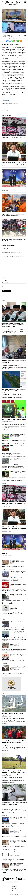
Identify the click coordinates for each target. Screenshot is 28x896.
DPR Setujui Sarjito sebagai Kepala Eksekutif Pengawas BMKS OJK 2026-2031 (17, 623)
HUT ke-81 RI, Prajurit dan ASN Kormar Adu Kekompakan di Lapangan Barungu (18, 572)
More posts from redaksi (7, 111)
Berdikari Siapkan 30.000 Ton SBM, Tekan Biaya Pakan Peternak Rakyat (18, 655)
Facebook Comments (15, 252)
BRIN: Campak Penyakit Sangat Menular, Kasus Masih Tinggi (16, 864)
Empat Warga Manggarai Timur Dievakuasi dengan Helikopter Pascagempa (13, 214)
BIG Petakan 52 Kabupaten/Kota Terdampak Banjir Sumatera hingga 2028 (14, 390)
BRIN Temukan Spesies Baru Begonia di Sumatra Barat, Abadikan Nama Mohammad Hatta (18, 472)
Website (3, 284)
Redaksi (14, 888)
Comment (3, 260)
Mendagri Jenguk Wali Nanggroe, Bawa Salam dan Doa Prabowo (14, 361)
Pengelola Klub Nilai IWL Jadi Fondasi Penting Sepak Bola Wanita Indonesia (14, 803)
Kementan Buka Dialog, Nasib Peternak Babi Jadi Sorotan (18, 644)
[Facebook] (7, 41)
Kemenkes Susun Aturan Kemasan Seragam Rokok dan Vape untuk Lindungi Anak (18, 853)
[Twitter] (10, 41)
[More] (20, 41)
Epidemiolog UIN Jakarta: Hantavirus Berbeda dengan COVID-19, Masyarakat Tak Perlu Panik (18, 841)
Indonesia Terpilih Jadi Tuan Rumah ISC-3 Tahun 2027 (13, 552)
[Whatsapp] (12, 41)
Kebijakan (14, 890)
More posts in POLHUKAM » (21, 115)
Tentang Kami (14, 886)
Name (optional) (4, 275)
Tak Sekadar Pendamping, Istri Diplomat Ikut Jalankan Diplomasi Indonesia (17, 561)
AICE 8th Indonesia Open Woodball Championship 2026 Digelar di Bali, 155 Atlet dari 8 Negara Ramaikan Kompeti (14, 772)
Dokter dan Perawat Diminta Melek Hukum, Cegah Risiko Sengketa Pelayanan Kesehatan (17, 830)
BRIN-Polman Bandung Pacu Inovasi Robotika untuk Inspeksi (17, 435)
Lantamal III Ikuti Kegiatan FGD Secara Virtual (10, 103)
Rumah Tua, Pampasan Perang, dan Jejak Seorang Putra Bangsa (18, 595)
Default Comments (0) (6, 252)
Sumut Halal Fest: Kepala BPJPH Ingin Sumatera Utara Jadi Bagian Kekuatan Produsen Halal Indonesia (17, 633)
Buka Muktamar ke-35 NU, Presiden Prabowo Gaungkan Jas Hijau (14, 420)
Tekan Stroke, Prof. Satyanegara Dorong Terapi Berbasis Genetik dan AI (18, 818)
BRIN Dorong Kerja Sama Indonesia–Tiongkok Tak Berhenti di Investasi (17, 446)
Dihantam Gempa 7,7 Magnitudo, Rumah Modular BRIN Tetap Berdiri (18, 459)
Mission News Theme (10, 894)
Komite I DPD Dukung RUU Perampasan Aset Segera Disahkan (14, 504)
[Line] (18, 41)
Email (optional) (4, 280)
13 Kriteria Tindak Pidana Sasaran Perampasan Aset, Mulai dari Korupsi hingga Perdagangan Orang (14, 528)
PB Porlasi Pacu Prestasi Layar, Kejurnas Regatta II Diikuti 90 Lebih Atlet (13, 714)
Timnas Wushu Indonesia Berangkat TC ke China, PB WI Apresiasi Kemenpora (13, 741)
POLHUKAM (10, 100)
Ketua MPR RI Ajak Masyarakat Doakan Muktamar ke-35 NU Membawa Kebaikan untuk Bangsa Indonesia (13, 324)
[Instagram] (15, 41)
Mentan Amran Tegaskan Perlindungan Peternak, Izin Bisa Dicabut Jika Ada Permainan (18, 667)
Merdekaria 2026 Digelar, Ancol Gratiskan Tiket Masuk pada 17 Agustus (18, 583)
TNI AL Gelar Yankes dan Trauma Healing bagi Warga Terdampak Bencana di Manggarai (14, 239)
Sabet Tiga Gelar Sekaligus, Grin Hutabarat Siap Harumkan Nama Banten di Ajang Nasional (18, 607)
